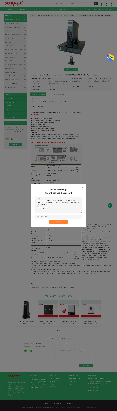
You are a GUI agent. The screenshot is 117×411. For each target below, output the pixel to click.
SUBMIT (58, 222)
